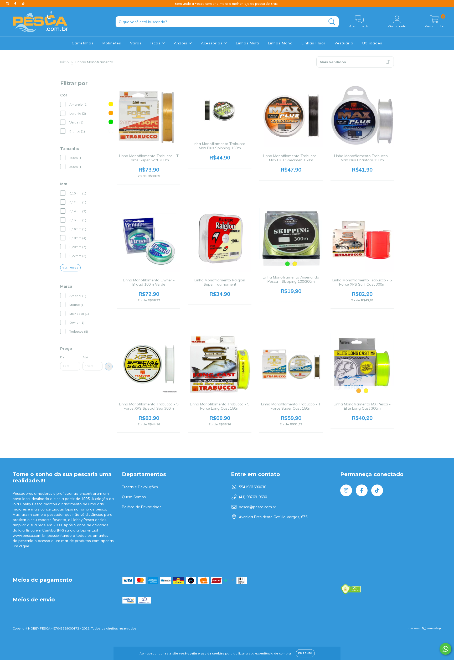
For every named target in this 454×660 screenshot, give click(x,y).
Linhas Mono (280, 43)
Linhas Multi (247, 43)
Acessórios (212, 43)
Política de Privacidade (142, 506)
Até (85, 357)
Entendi (305, 653)
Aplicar (109, 366)
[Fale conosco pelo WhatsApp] (445, 649)
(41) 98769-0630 (253, 496)
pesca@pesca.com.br (257, 506)
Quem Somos (134, 496)
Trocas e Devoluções (140, 486)
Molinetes (111, 43)
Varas (136, 43)
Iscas (156, 43)
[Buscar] (332, 22)
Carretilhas (83, 43)
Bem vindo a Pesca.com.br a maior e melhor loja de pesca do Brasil (227, 4)
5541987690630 (252, 486)
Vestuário (343, 43)
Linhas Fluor (314, 43)
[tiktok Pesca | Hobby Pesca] (23, 3)
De (62, 357)
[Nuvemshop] (425, 629)
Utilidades (372, 43)
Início (64, 62)
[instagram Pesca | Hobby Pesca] (8, 3)
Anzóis (181, 43)
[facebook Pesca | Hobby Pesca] (16, 3)
